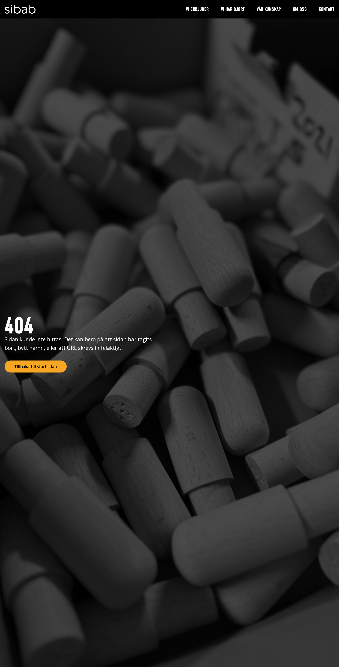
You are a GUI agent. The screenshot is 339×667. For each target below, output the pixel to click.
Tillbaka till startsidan (35, 366)
